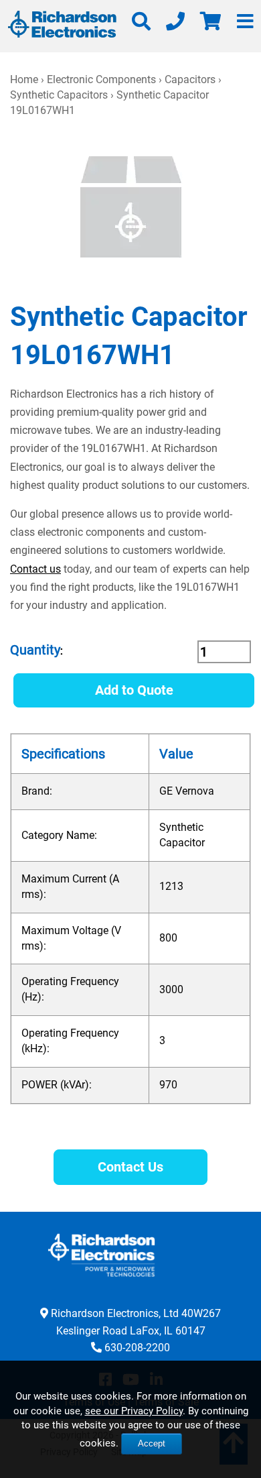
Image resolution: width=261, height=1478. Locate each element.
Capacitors (190, 79)
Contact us (35, 569)
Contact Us (130, 1167)
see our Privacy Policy (134, 1411)
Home (24, 79)
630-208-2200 (137, 1347)
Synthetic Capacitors (59, 95)
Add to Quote (134, 690)
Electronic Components (101, 79)
